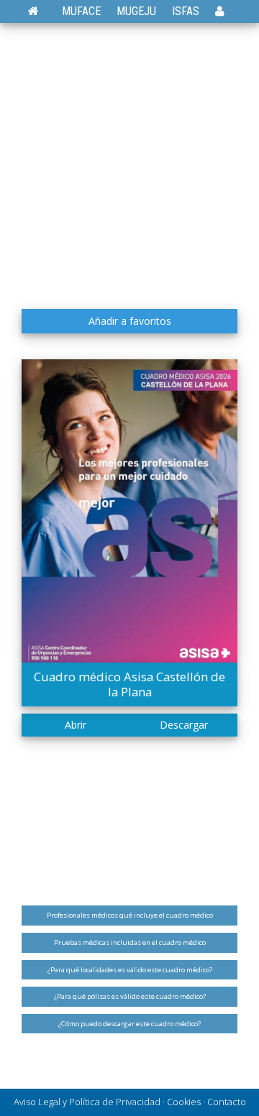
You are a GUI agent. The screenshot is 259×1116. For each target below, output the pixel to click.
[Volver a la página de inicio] (40, 11)
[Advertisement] (129, 165)
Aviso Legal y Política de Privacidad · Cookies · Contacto (130, 1101)
